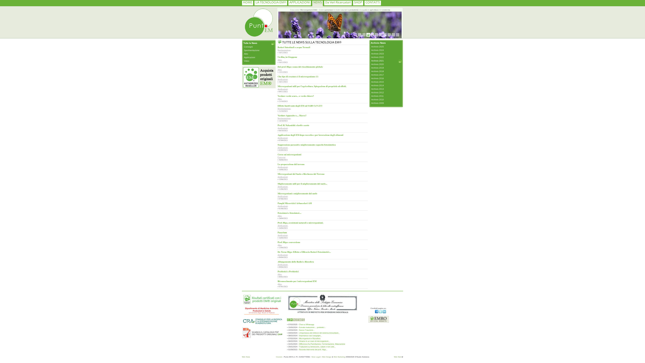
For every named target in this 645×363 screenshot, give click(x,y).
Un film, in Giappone (287, 56)
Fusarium (282, 232)
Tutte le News (250, 43)
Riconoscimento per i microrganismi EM (297, 281)
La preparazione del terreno (291, 164)
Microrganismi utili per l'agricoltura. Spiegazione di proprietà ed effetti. (312, 86)
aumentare (328, 10)
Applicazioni (249, 57)
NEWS (317, 2)
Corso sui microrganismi (289, 154)
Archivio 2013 (377, 89)
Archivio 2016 (377, 78)
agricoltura (374, 10)
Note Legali (316, 357)
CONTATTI (373, 2)
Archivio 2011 (377, 96)
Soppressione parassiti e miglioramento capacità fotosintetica (307, 144)
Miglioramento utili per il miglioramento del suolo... (302, 183)
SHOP (358, 2)
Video (246, 61)
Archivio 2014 (377, 85)
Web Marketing (339, 357)
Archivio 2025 (377, 47)
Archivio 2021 (377, 61)
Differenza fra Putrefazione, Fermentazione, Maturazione (322, 344)
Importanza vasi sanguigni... (310, 336)
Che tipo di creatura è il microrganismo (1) (298, 76)
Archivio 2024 (377, 50)
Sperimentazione (252, 50)
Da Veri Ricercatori (338, 2)
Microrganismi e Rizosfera (309, 338)
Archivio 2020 (377, 64)
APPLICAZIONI (299, 2)
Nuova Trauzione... (307, 330)
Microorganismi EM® (308, 10)
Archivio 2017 (377, 75)
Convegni (248, 47)
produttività (353, 10)
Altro (246, 54)
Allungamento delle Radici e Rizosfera (296, 261)
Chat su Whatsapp (306, 325)
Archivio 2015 (377, 82)
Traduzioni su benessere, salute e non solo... (317, 347)
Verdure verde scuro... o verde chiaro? (296, 95)
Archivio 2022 (377, 57)
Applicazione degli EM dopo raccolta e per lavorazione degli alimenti (310, 134)
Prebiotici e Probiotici (288, 271)
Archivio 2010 (377, 99)
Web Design (326, 357)
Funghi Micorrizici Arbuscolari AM (295, 203)
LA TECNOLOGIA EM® (270, 2)
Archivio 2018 (377, 71)
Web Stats (246, 357)
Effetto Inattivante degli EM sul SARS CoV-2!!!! (300, 105)
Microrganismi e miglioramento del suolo (297, 193)
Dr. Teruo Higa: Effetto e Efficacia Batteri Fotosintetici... (304, 251)
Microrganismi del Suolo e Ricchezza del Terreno (301, 173)
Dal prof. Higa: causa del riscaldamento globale (300, 66)
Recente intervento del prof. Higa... (313, 350)
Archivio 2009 (377, 103)
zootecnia (386, 10)
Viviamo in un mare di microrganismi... (314, 341)
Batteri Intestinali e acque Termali (294, 47)
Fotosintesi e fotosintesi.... (289, 212)
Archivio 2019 (377, 68)
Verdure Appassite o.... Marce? (292, 115)
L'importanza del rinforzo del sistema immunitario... (319, 333)
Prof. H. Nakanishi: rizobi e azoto (293, 125)
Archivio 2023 (377, 54)
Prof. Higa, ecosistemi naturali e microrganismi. (300, 222)
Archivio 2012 (377, 92)
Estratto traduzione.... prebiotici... (312, 327)
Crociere (279, 357)
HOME (247, 2)
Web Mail (397, 357)
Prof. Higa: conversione (289, 242)
